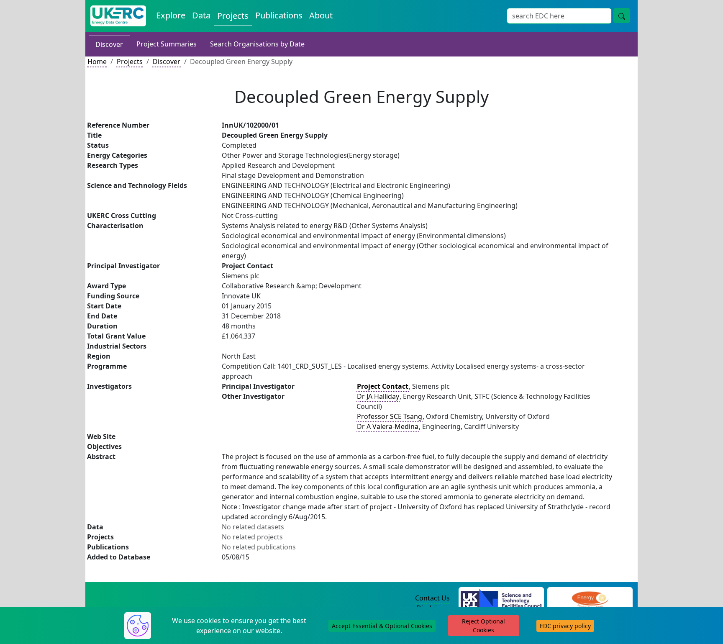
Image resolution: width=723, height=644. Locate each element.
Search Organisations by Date (257, 44)
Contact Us (432, 598)
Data (201, 15)
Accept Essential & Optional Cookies (382, 626)
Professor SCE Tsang (389, 416)
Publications (279, 15)
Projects (233, 15)
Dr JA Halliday (378, 396)
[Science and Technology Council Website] (501, 598)
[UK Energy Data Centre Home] (118, 15)
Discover (109, 44)
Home (97, 61)
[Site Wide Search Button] (621, 15)
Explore (170, 15)
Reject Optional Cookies (483, 625)
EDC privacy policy (565, 626)
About (321, 15)
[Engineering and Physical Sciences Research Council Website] (589, 598)
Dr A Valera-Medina (387, 426)
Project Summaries (166, 44)
